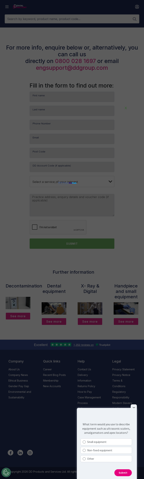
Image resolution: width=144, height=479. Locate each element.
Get (61, 183)
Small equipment (96, 442)
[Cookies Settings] (6, 472)
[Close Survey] (134, 407)
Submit (123, 472)
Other (90, 458)
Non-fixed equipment (99, 450)
